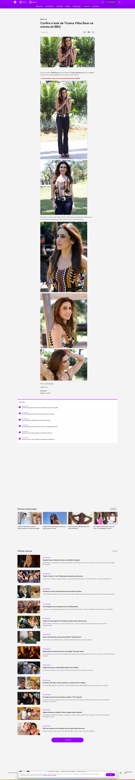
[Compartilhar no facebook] (89, 32)
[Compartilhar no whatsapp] (85, 32)
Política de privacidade (68, 771)
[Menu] (119, 2)
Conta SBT (112, 2)
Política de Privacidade (50, 775)
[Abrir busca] (102, 2)
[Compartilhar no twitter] (93, 32)
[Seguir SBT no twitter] (120, 772)
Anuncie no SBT (54, 771)
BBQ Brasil (43, 19)
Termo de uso (81, 771)
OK (110, 774)
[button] (30, 523)
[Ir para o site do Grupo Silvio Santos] (16, 773)
